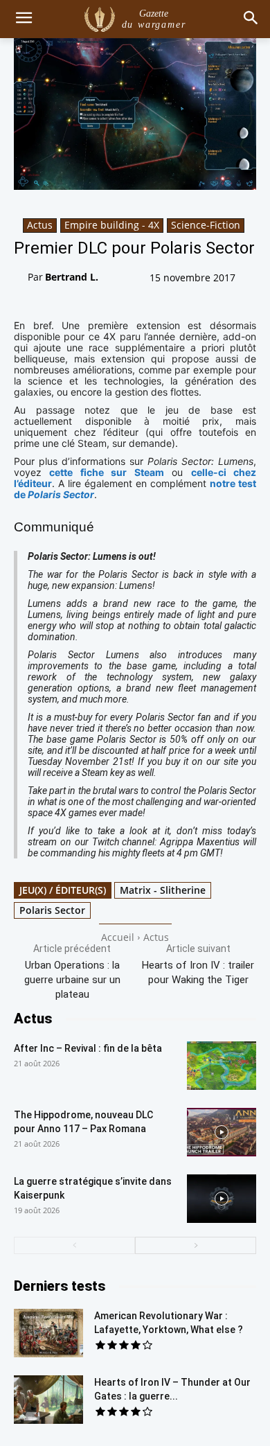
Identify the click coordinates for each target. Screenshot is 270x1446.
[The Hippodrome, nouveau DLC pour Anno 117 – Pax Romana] (221, 1132)
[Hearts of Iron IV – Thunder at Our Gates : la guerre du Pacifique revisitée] (48, 1399)
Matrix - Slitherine (163, 890)
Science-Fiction (205, 224)
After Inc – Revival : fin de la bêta (88, 1048)
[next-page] (195, 1245)
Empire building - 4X (111, 224)
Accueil (117, 937)
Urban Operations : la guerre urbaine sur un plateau (72, 979)
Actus (40, 224)
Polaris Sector (52, 910)
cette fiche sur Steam (106, 472)
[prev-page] (74, 1245)
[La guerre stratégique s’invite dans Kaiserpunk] (221, 1198)
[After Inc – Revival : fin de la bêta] (221, 1065)
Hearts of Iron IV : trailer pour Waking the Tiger (198, 972)
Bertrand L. (71, 276)
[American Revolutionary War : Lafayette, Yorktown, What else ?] (48, 1333)
